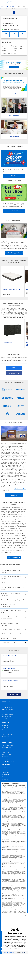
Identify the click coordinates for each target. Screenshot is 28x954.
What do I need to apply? (9, 583)
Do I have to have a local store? (11, 629)
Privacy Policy (5, 752)
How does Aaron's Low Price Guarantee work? (10, 618)
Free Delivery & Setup (7, 745)
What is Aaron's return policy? (11, 634)
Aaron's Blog (5, 774)
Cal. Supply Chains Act (7, 759)
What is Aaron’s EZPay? (9, 638)
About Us (4, 770)
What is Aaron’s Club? (8, 642)
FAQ (3, 729)
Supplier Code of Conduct (8, 761)
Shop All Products (14, 136)
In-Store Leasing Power (8, 734)
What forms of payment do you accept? (11, 611)
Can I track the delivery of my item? (12, 600)
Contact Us (5, 725)
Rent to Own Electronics (8, 707)
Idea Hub (4, 750)
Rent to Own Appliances (8, 709)
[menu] (14, 2)
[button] (25, 915)
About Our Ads (6, 776)
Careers (4, 767)
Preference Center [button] (14, 948)
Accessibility (5, 756)
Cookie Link (6, 952)
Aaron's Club (5, 736)
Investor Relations (6, 772)
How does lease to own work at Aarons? (11, 571)
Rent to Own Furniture (7, 705)
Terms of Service (6, 754)
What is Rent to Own (7, 732)
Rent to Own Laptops (7, 714)
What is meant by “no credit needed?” (10, 624)
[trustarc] (23, 952)
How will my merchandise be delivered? (10, 594)
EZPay (3, 739)
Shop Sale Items (14, 115)
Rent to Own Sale (6, 716)
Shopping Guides (6, 747)
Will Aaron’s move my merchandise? (8, 605)
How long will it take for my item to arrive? (12, 588)
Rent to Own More (6, 712)
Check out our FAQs (20, 489)
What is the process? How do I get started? (12, 577)
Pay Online (5, 727)
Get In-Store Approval (14, 94)
